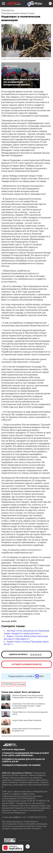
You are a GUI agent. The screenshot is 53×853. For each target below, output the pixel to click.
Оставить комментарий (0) (27, 664)
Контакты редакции (13, 749)
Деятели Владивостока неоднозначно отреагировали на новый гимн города (27, 696)
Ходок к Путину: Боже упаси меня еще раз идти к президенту (26, 637)
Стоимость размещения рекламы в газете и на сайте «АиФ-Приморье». (25, 754)
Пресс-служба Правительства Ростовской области (25, 59)
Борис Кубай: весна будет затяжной (26, 720)
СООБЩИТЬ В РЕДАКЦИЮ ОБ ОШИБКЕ (21, 765)
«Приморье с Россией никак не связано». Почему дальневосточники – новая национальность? (29, 706)
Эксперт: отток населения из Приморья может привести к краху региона (26, 632)
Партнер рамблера (24, 840)
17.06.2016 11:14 (7, 10)
